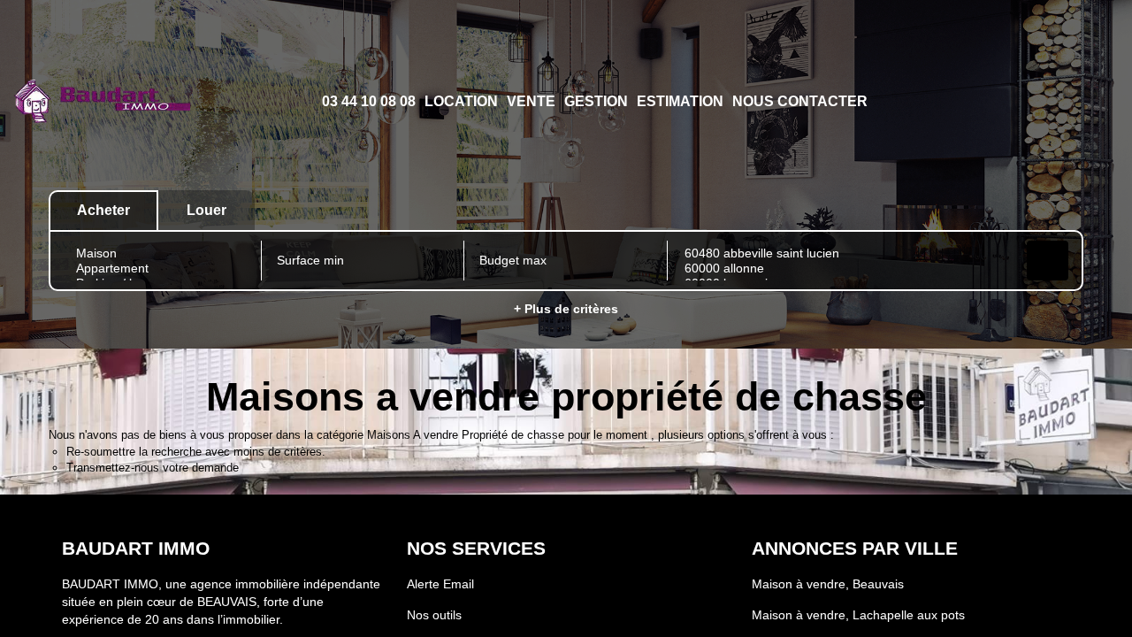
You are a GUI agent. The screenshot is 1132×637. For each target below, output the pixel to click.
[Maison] (160, 253)
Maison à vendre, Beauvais (828, 584)
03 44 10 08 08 (369, 101)
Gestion (596, 101)
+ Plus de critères (566, 309)
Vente (531, 101)
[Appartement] (160, 268)
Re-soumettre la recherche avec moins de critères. (195, 451)
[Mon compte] (1013, 101)
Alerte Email (440, 584)
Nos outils (434, 615)
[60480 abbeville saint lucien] (845, 253)
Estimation (680, 101)
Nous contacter (800, 101)
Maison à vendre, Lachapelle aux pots (858, 615)
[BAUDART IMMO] (101, 101)
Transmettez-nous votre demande (152, 467)
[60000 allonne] (845, 268)
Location (461, 101)
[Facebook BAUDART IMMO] (1042, 101)
